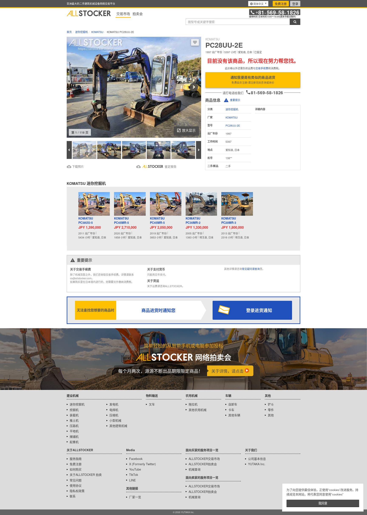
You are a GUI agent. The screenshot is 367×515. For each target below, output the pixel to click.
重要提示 (235, 100)
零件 (271, 410)
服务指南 (76, 459)
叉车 (152, 404)
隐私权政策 (77, 491)
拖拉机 (193, 404)
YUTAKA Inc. (256, 464)
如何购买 (76, 469)
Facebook (136, 459)
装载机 (74, 415)
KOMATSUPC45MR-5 (121, 220)
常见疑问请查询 (251, 269)
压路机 (74, 426)
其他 (271, 415)
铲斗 (271, 404)
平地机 (74, 431)
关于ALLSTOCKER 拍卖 (86, 474)
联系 (73, 496)
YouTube (135, 469)
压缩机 (113, 415)
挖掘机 (74, 410)
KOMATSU (232, 117)
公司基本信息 (257, 459)
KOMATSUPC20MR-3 (228, 220)
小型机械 (115, 420)
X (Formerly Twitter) (142, 464)
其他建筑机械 (118, 426)
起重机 (74, 442)
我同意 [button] (322, 503)
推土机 (74, 420)
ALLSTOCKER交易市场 (204, 459)
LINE (132, 480)
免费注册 (281, 3)
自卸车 (232, 404)
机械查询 (194, 469)
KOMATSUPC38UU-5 (85, 220)
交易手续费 (261, 68)
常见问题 (76, 480)
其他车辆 (234, 415)
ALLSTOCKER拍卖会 (203, 464)
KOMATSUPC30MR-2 (193, 220)
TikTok (133, 474)
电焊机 (113, 410)
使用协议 (76, 485)
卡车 (231, 410)
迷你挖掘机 (232, 109)
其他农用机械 (197, 410)
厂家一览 (135, 497)
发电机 (113, 404)
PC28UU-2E (233, 125)
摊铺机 (74, 436)
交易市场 (123, 13)
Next (193, 87)
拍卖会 (138, 13)
